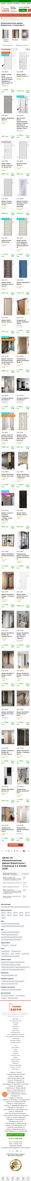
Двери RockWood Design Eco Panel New (8, 713)
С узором (3, 998)
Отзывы (15, 1051)
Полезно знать (15, 1055)
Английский (25, 953)
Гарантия (15, 1028)
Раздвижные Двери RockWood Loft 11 (8, 829)
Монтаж (23, 3)
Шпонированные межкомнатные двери (12, 981)
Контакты (3, 3)
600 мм (9, 915)
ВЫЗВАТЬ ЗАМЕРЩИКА (16, 1134)
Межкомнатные (7, 15)
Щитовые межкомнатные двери (10, 956)
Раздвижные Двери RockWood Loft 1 (23, 791)
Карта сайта (15, 1030)
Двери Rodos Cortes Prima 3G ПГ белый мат (7, 165)
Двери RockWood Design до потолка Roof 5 (8, 752)
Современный (5, 951)
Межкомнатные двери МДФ (9, 983)
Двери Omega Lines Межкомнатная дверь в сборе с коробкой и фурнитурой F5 (12, 879)
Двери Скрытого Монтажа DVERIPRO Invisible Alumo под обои (7, 516)
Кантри (18, 953)
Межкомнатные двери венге (9, 934)
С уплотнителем (20, 995)
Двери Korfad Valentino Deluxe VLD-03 (7, 284)
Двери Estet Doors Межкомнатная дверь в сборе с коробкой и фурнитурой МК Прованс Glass (22, 123)
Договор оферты (15, 1042)
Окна (22, 15)
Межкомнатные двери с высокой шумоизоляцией (15, 906)
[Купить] (12, 91)
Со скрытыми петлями (7, 995)
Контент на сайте (15, 1067)
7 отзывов (19, 209)
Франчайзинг (16, 1061)
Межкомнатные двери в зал (9, 975)
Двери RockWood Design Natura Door (23, 713)
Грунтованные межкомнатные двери (11, 937)
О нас (15, 1045)
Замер (15, 1024)
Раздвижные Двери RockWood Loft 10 (23, 321)
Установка (15, 1022)
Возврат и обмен (15, 1040)
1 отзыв (3, 123)
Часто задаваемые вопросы (15, 1034)
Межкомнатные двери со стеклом (10, 964)
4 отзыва (19, 443)
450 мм (27, 915)
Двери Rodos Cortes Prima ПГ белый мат (22, 596)
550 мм (15, 915)
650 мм (3, 915)
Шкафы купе (16, 1014)
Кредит (15, 1057)
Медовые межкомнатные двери (10, 932)
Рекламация (15, 1038)
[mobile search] (29, 10)
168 (23, 851)
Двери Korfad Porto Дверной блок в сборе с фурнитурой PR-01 (22, 244)
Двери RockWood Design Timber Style (8, 675)
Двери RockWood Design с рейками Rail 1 (8, 596)
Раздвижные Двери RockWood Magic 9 (23, 360)
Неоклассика (5, 953)
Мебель (27, 15)
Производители (12, 1016)
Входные (16, 15)
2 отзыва (4, 208)
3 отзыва (19, 79)
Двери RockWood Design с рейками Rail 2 (23, 752)
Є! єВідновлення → (15, 1)
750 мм (21, 912)
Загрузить (15, 845)
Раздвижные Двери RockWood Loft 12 (23, 829)
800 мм (15, 912)
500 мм (21, 915)
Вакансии (15, 1063)
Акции (28, 3)
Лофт (12, 953)
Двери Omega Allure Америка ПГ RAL (7, 203)
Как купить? (17, 3)
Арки (9, 1014)
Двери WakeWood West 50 (11, 887)
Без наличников (13, 998)
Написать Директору (15, 1065)
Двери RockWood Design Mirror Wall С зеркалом (23, 476)
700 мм (27, 912)
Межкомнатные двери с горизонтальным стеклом (15, 967)
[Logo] (5, 9)
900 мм (3, 912)
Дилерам (15, 1019)
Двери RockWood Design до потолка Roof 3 (8, 634)
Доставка (9, 3)
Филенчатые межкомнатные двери (11, 989)
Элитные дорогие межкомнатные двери (12, 926)
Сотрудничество (15, 1032)
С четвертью (4, 945)
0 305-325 (24, 7)
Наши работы (15, 1047)
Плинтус (24, 1014)
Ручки (5, 1014)
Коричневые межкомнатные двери (11, 939)
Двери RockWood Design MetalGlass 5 (8, 555)
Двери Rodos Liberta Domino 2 (12, 883)
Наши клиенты (15, 1059)
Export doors (15, 1069)
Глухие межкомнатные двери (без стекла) (13, 969)
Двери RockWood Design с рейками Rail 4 (23, 675)
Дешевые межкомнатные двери (10, 923)
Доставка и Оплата (15, 1020)
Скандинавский (15, 951)
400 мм (3, 917)
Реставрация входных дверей (15, 1036)
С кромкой (13, 945)
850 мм (9, 912)
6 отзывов (4, 245)
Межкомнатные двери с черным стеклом (12, 962)
